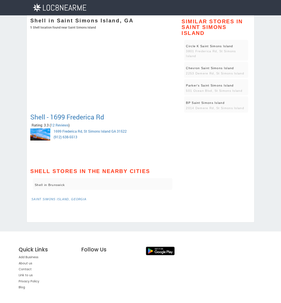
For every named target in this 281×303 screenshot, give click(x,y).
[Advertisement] (102, 97)
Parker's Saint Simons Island (210, 85)
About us (25, 263)
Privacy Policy (29, 281)
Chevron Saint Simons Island (210, 68)
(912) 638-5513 (65, 137)
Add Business (28, 257)
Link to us (26, 275)
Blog (22, 287)
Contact (25, 269)
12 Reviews (59, 125)
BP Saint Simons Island (205, 103)
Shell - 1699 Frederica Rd (67, 117)
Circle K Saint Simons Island (209, 46)
